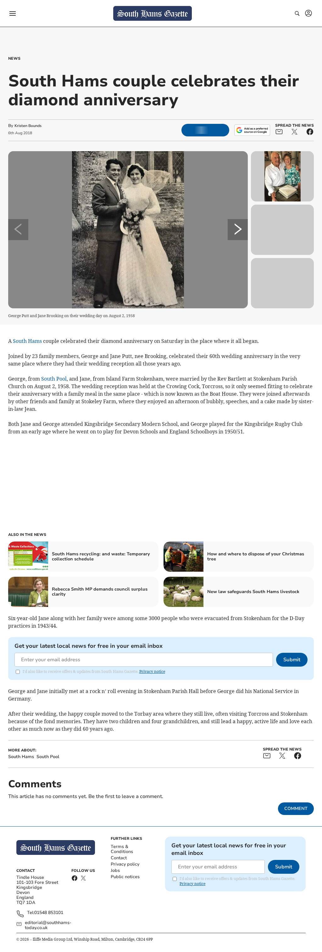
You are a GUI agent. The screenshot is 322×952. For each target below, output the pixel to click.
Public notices (125, 877)
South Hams (27, 341)
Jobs (115, 870)
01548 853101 (48, 913)
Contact (119, 858)
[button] (12, 13)
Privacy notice (152, 671)
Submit (291, 659)
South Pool (54, 379)
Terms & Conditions (122, 849)
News (14, 58)
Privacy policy (125, 864)
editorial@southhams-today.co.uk (48, 925)
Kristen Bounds (28, 125)
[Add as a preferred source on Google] (252, 130)
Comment (296, 809)
